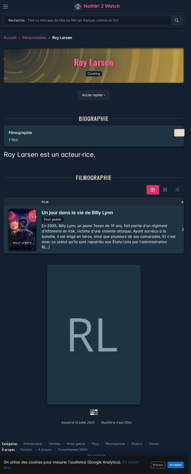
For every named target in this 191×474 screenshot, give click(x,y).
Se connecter (96, 455)
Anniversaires (32, 444)
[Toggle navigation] (5, 6)
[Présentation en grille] (165, 189)
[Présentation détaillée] (153, 189)
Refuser (158, 465)
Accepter (176, 465)
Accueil (10, 37)
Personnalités (34, 37)
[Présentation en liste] (177, 189)
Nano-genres (76, 444)
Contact (26, 449)
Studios (137, 444)
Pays (95, 444)
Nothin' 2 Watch (101, 6)
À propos (45, 449)
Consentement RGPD (73, 449)
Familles (54, 444)
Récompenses (115, 444)
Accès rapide (92, 95)
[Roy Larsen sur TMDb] (94, 411)
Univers (154, 444)
